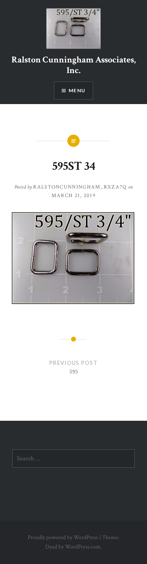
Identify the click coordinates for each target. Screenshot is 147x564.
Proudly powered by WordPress (63, 537)
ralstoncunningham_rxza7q (80, 187)
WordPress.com (82, 547)
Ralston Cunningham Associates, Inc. (73, 65)
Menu (77, 90)
